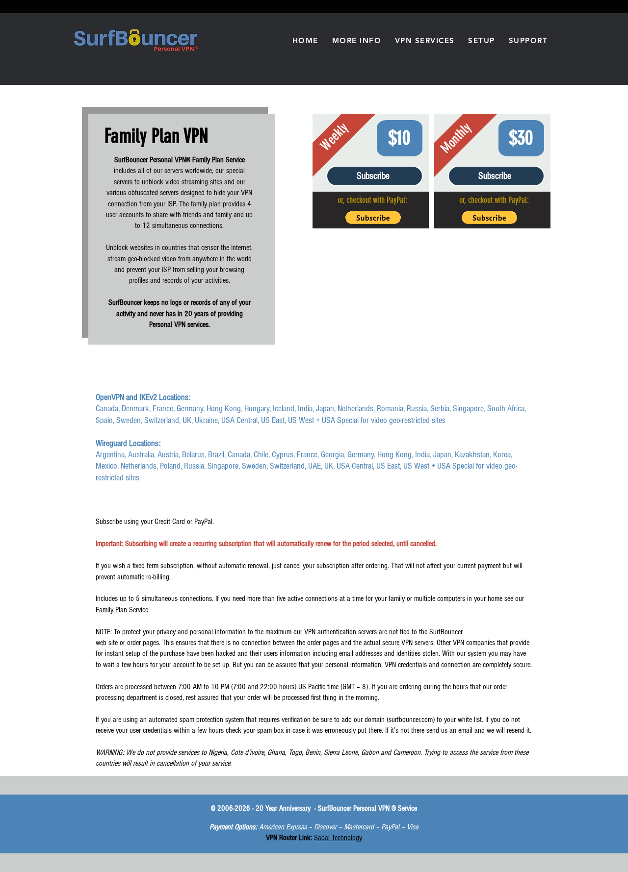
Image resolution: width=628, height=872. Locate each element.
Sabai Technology (338, 837)
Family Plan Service (122, 609)
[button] (356, 40)
